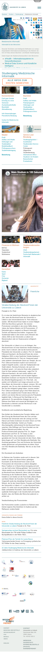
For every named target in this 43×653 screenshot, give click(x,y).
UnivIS (6, 638)
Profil (25, 98)
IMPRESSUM (27, 640)
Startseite (4, 14)
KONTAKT (26, 628)
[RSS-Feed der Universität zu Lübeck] (31, 612)
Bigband (4, 280)
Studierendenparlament (31, 252)
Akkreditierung (7, 109)
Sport (3, 274)
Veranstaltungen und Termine (12, 515)
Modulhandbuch (28, 109)
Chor (3, 276)
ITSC (5, 634)
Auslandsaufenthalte (9, 105)
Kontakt (6, 628)
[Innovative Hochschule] (22, 601)
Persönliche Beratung (9, 116)
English (6, 643)
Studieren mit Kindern (30, 157)
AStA (25, 250)
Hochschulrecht (9, 632)
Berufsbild (5, 107)
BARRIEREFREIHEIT (29, 648)
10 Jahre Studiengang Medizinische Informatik (18, 548)
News (3, 521)
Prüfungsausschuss (30, 111)
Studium (11, 14)
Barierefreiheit (28, 159)
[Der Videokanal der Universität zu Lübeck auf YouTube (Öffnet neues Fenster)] (16, 612)
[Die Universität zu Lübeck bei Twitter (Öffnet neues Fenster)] (22, 612)
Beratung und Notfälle (12, 630)
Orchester (5, 278)
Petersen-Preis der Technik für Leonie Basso (17, 539)
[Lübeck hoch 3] (14, 594)
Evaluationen (27, 161)
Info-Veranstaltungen (9, 113)
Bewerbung (6, 155)
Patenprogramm (28, 103)
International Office (29, 155)
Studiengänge (19, 14)
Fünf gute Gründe (8, 98)
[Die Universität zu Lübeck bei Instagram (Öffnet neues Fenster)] (26, 612)
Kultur (4, 272)
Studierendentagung (9, 150)
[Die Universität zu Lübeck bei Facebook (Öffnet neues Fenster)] (10, 612)
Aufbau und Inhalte (29, 101)
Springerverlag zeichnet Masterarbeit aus (16, 530)
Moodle (6, 636)
